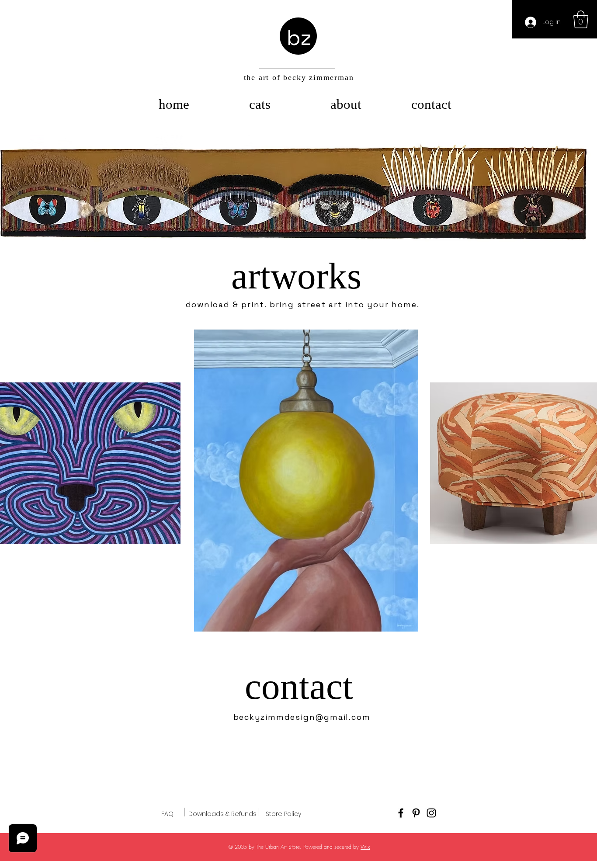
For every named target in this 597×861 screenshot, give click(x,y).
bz (299, 38)
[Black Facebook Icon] (401, 813)
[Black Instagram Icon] (431, 813)
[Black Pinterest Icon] (416, 813)
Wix (365, 847)
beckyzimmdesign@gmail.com (302, 717)
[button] (580, 19)
